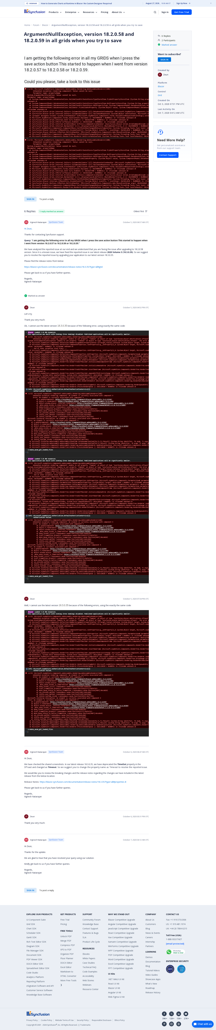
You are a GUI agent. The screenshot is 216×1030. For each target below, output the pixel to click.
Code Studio (32, 972)
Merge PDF (65, 940)
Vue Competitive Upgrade (120, 937)
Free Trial (64, 919)
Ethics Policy (120, 1020)
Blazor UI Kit (114, 988)
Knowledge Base (91, 924)
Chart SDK (31, 928)
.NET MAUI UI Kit (116, 979)
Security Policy (83, 1020)
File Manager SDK (34, 950)
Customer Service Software (39, 990)
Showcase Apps (152, 979)
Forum (36, 25)
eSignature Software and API (40, 985)
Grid (160, 95)
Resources (88, 12)
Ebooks (86, 954)
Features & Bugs (91, 933)
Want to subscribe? (169, 54)
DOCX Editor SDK (34, 963)
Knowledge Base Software (39, 994)
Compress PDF (67, 945)
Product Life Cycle (91, 941)
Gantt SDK (31, 937)
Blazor (45, 25)
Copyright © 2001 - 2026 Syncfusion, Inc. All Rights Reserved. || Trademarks (58, 1025)
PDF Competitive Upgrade (120, 955)
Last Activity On (166, 109)
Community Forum (92, 919)
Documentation (152, 961)
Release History (152, 992)
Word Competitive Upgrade (121, 959)
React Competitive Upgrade (121, 933)
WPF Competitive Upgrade (120, 950)
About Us (117, 12)
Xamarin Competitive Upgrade (122, 941)
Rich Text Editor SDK (36, 941)
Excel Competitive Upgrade (121, 963)
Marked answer (169, 44)
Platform (162, 82)
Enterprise (70, 12)
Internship (150, 941)
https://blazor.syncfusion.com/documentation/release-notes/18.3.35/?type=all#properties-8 (83, 781)
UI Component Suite (36, 919)
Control (162, 91)
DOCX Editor (66, 962)
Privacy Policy (32, 1020)
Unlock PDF (66, 936)
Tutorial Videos (152, 970)
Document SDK (33, 955)
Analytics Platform (35, 977)
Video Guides (151, 974)
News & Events (152, 933)
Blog (147, 928)
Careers (149, 937)
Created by (163, 70)
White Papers (89, 958)
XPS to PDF (65, 949)
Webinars (87, 984)
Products (53, 12)
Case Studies (89, 962)
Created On (164, 100)
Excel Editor (65, 967)
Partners (149, 946)
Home (27, 25)
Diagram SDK (32, 946)
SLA (84, 937)
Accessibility (88, 976)
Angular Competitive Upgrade (122, 924)
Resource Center (90, 989)
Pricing (104, 12)
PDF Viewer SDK (34, 959)
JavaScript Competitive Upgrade (123, 928)
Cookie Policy (46, 1020)
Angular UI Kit (114, 992)
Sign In (165, 12)
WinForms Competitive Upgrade (123, 946)
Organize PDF (67, 954)
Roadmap (150, 988)
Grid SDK (30, 924)
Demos (149, 957)
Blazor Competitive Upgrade (121, 919)
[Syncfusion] (38, 1013)
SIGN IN (30, 199)
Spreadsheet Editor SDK (37, 968)
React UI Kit (113, 983)
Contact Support (167, 155)
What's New (151, 983)
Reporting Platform (35, 981)
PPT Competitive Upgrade (120, 968)
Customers (150, 924)
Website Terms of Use (64, 1020)
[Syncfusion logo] (35, 11)
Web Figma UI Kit (116, 996)
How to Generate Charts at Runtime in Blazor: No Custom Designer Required (76, 3)
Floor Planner (66, 958)
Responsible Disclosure (101, 1020)
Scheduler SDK (33, 933)
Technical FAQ (89, 967)
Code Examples (90, 971)
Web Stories (88, 980)
